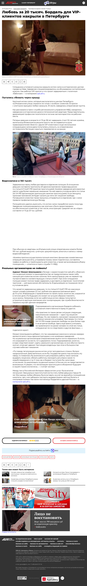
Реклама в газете (72, 541)
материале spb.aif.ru (21, 382)
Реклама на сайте (22, 544)
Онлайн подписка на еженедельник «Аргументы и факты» (35, 541)
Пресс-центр (38, 539)
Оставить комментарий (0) (69, 440)
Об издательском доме (24, 539)
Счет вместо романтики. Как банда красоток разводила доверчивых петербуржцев (46, 420)
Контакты (60, 541)
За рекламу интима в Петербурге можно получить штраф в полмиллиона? (24, 480)
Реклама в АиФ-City (56, 544)
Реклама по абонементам (39, 544)
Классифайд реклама (73, 544)
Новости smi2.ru (9, 532)
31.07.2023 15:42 (7, 8)
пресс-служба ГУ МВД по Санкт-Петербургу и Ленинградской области (25, 77)
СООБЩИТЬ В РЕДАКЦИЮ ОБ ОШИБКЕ (55, 546)
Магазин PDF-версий (51, 539)
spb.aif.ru (41, 94)
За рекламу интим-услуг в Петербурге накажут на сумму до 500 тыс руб (65, 480)
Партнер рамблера (34, 578)
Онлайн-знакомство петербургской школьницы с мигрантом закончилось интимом (24, 474)
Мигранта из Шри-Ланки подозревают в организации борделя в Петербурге (66, 473)
